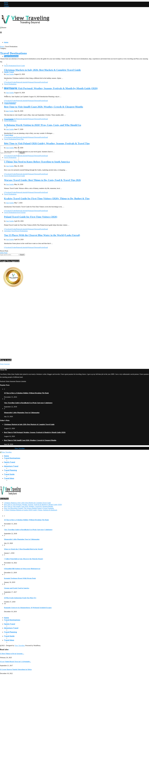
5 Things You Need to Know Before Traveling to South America (37, 161)
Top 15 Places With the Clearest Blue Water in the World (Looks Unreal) (42, 235)
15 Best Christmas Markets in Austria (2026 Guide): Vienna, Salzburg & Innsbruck (30, 510)
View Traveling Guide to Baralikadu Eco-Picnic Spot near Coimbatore (28, 403)
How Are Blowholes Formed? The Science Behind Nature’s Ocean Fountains (29, 508)
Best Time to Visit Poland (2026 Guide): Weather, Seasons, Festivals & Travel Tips (47, 143)
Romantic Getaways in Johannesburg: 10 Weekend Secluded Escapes (28, 607)
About (6, 4)
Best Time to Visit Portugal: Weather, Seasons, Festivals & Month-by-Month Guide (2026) (51, 88)
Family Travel (9, 72)
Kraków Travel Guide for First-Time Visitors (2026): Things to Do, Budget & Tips (47, 198)
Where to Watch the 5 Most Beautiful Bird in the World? (23, 549)
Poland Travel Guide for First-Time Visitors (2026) (30, 216)
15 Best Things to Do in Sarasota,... (12, 653)
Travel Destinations (11, 56)
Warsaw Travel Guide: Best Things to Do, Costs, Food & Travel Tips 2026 (42, 180)
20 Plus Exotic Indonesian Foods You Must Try (20, 598)
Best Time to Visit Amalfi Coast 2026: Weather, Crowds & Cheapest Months (43, 106)
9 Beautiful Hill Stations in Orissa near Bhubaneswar (22, 568)
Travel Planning (10, 103)
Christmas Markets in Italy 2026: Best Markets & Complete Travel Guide (42, 70)
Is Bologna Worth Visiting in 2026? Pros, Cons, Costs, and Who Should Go (42, 125)
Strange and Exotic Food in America (16, 588)
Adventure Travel (11, 466)
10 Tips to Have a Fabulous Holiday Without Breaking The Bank (26, 393)
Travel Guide (9, 474)
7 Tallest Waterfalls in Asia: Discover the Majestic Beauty (23, 559)
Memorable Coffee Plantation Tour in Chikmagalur (22, 412)
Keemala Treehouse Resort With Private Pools (20, 578)
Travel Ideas (8, 135)
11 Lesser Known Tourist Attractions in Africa (16, 669)
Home (6, 2)
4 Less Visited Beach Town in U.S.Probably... (15, 661)
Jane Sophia (10, 74)
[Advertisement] (61, 308)
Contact (6, 6)
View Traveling (20, 448)
